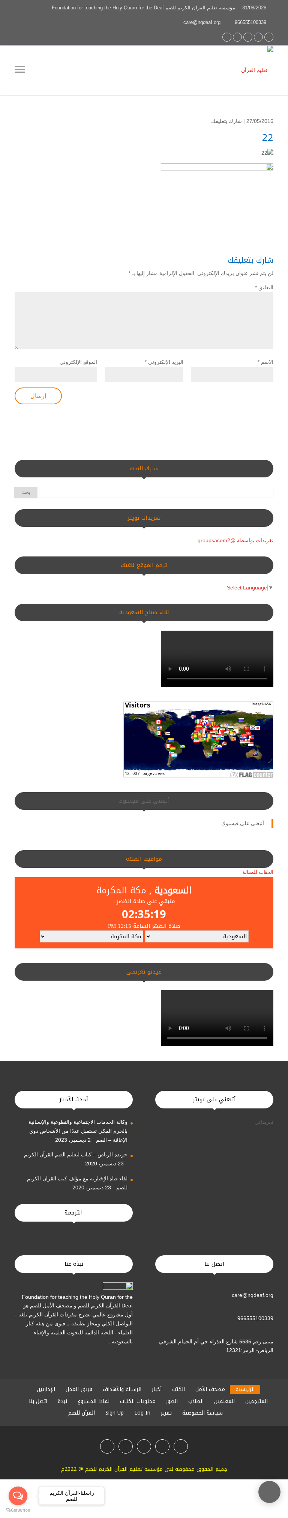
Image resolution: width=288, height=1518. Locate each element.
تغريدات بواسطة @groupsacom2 (235, 540)
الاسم (265, 362)
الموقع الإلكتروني (78, 362)
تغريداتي (264, 1122)
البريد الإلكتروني (164, 362)
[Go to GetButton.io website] (18, 1510)
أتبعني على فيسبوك (144, 801)
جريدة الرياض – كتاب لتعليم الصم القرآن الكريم (76, 1155)
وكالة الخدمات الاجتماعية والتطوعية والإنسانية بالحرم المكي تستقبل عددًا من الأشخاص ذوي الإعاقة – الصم (78, 1131)
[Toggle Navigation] (20, 70)
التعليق (264, 287)
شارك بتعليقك (226, 121)
